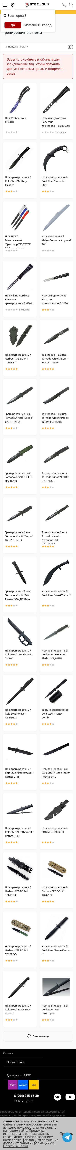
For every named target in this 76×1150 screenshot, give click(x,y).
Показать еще (41, 1036)
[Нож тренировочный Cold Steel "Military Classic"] (19, 158)
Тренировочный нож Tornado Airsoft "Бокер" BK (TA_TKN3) (19, 417)
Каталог (8, 1053)
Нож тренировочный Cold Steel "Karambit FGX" (55, 181)
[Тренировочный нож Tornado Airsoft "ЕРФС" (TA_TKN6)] (56, 454)
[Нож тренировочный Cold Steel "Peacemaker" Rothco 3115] (19, 750)
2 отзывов (24, 310)
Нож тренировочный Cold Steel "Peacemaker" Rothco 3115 (19, 772)
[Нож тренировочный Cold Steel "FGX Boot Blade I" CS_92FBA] (56, 632)
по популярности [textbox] (15, 46)
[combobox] (16, 46)
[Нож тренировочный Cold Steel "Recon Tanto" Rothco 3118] (56, 750)
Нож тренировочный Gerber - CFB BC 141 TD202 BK (55, 891)
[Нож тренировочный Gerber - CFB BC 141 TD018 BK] (19, 336)
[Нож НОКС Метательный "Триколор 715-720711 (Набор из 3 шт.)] (19, 217)
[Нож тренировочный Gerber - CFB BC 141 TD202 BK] (56, 868)
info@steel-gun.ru (23, 1101)
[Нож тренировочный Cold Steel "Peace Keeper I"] (56, 928)
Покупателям (15, 1062)
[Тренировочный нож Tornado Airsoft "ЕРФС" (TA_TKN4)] (19, 454)
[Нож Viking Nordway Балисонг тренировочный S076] (56, 277)
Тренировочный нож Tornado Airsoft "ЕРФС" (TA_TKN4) (18, 477)
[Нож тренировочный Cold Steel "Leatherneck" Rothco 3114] (19, 809)
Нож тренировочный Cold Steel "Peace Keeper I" (56, 950)
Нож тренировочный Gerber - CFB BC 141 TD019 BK (18, 891)
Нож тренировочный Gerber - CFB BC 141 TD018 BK (18, 358)
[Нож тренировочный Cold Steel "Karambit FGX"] (56, 158)
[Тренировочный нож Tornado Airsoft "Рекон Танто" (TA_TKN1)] (56, 395)
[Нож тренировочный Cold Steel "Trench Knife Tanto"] (19, 632)
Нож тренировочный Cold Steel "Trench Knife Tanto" (18, 654)
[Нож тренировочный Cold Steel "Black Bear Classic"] (19, 987)
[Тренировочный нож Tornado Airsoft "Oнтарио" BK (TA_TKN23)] (56, 513)
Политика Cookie (15, 1146)
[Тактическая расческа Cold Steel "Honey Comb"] (56, 691)
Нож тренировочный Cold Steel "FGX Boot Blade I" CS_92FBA (55, 654)
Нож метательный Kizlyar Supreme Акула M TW (56, 240)
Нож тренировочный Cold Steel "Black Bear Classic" (18, 1009)
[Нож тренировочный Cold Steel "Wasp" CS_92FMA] (19, 691)
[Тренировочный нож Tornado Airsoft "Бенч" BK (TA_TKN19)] (56, 336)
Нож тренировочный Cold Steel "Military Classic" (18, 181)
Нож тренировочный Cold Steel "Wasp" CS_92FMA (18, 713)
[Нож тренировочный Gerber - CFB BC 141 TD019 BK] (19, 868)
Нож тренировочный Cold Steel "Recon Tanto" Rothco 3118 (56, 772)
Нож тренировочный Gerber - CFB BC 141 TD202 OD (18, 950)
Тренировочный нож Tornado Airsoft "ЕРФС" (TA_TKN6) (55, 477)
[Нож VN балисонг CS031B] (19, 99)
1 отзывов (60, 132)
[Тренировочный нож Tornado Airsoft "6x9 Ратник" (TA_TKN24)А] (19, 572)
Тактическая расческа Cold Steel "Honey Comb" (55, 713)
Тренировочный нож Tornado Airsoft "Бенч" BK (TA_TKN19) (55, 358)
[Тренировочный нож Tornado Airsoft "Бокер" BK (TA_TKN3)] (19, 395)
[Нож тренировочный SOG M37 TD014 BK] (56, 809)
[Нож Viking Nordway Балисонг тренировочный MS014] (19, 277)
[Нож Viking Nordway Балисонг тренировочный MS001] (56, 99)
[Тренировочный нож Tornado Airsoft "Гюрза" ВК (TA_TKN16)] (19, 513)
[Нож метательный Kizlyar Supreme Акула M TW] (56, 217)
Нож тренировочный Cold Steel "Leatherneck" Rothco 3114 (19, 832)
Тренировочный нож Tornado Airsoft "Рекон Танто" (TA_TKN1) (55, 417)
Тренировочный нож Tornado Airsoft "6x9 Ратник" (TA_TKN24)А (18, 595)
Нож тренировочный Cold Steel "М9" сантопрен (55, 1009)
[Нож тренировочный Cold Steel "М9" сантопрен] (56, 987)
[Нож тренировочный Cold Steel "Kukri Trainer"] (56, 572)
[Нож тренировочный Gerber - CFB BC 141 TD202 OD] (19, 928)
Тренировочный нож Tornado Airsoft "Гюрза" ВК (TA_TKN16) (19, 536)
